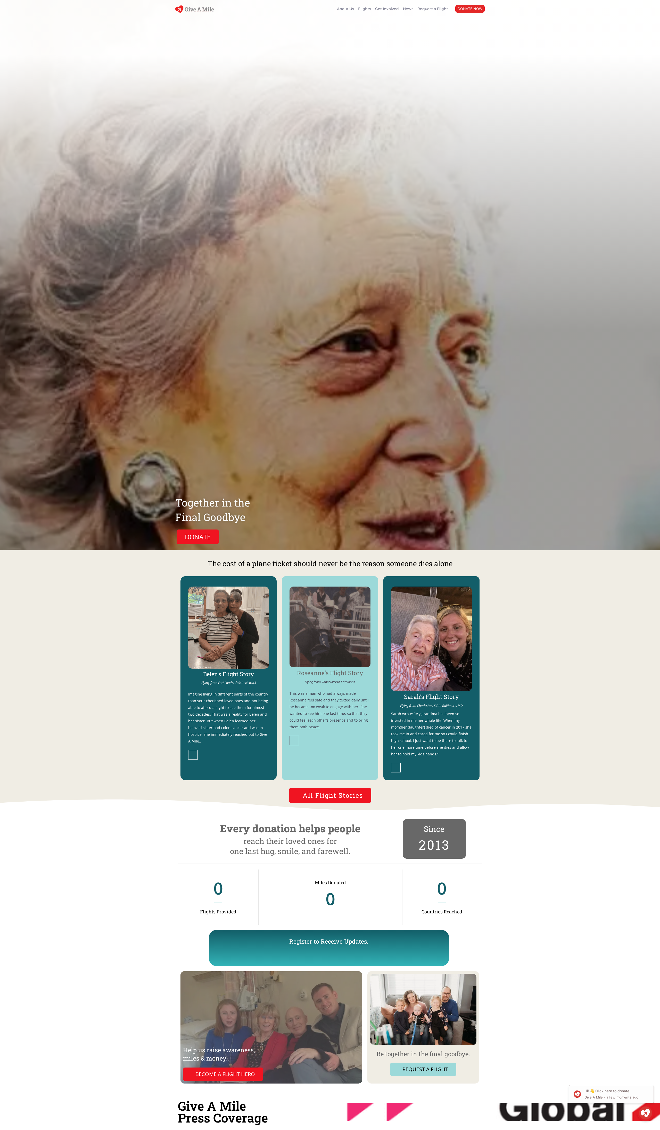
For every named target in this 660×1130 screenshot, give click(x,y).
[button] (470, 9)
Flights (364, 8)
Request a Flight (432, 8)
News (408, 8)
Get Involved (387, 8)
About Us (345, 8)
